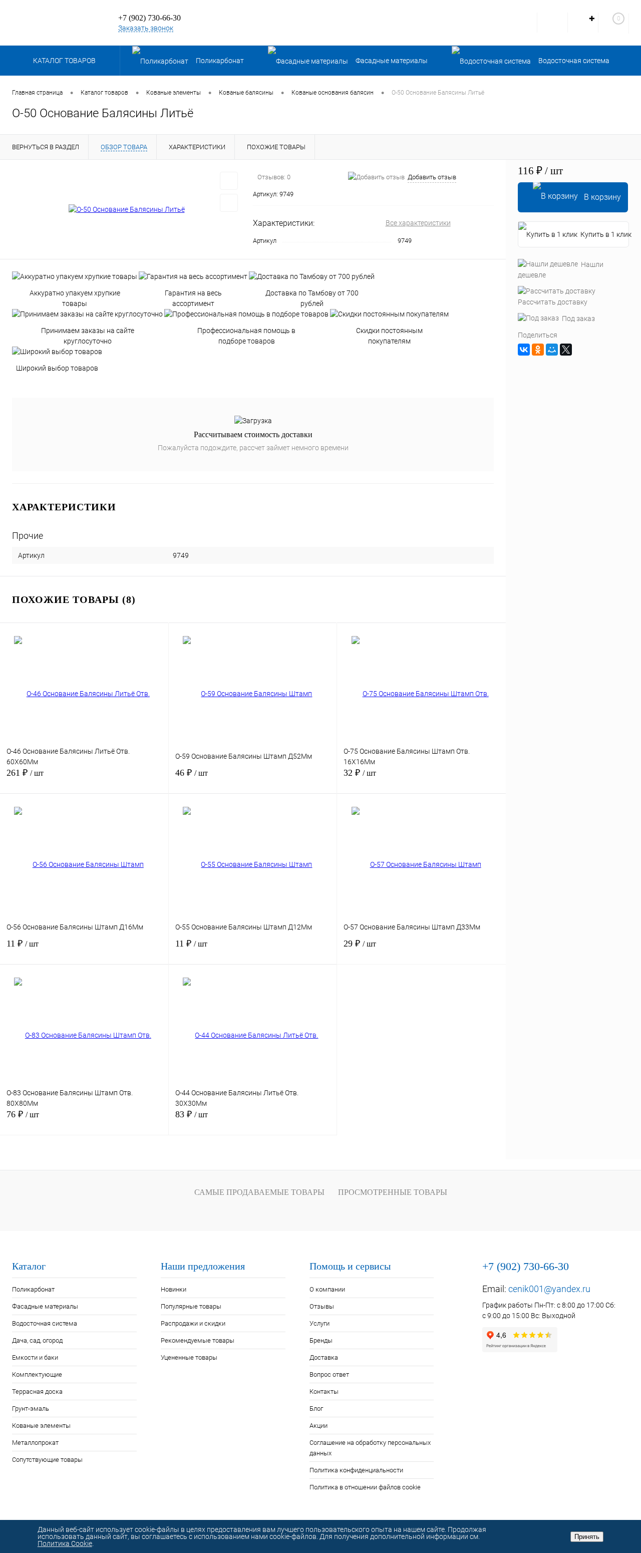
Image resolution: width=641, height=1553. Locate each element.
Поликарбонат (33, 1289)
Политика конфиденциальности (356, 1470)
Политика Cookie (65, 1543)
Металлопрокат (35, 1442)
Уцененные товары (189, 1357)
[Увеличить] (126, 209)
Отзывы (321, 1306)
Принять (586, 1536)
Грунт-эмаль (30, 1408)
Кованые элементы (41, 1425)
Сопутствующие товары (47, 1459)
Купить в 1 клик (604, 234)
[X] (566, 350)
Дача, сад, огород (37, 1340)
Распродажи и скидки (193, 1323)
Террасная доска (37, 1391)
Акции (318, 1425)
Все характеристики (418, 223)
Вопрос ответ (329, 1374)
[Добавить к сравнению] (229, 203)
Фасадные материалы (45, 1306)
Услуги (319, 1323)
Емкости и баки (35, 1357)
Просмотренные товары (392, 1192)
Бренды (321, 1340)
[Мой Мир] (552, 350)
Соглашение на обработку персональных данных (370, 1448)
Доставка (323, 1357)
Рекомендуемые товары (197, 1340)
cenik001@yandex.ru (549, 1289)
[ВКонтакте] (524, 350)
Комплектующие (37, 1374)
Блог (316, 1408)
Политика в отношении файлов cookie (365, 1487)
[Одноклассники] (538, 350)
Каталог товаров (65, 61)
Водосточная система (44, 1323)
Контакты (324, 1391)
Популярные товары (191, 1306)
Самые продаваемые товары (259, 1192)
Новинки (173, 1289)
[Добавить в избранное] (229, 181)
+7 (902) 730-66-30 (149, 18)
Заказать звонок (145, 28)
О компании (327, 1289)
